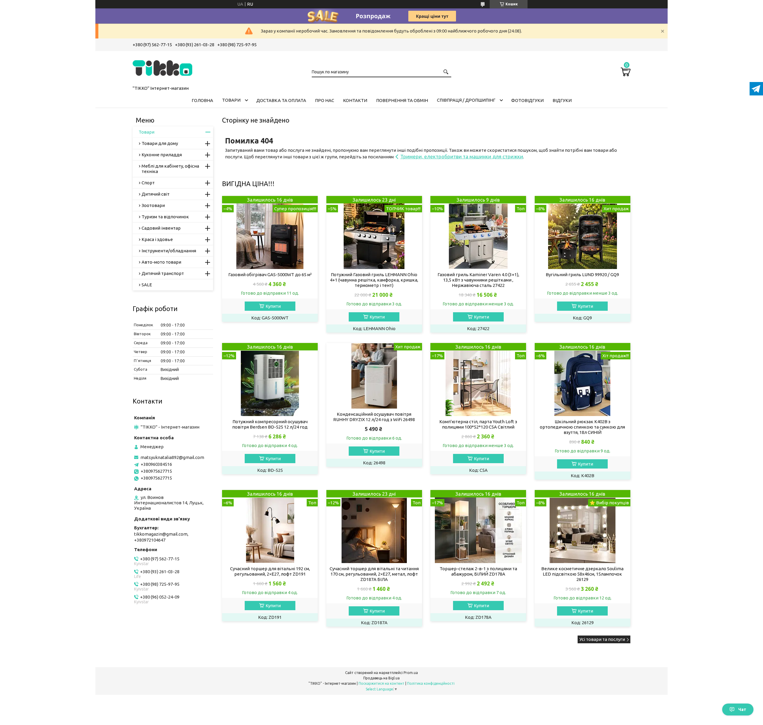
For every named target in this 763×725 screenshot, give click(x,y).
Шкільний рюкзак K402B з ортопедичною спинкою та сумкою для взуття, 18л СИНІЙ (582, 427)
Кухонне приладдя (162, 154)
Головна (202, 100)
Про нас (324, 100)
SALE (147, 284)
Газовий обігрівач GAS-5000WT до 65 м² (270, 274)
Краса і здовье (157, 239)
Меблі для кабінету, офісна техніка (170, 168)
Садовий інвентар (161, 228)
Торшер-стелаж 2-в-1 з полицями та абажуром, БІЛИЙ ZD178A (478, 571)
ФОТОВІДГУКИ (527, 100)
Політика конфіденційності (431, 683)
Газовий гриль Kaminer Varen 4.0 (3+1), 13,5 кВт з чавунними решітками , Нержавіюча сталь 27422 (478, 280)
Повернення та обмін (402, 100)
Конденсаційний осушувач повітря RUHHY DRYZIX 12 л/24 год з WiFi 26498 (374, 417)
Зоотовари (153, 205)
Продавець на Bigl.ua (381, 678)
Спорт (148, 182)
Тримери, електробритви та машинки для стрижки (461, 156)
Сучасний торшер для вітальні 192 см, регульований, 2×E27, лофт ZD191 (270, 571)
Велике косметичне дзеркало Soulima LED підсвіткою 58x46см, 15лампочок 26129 (582, 574)
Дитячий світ (156, 194)
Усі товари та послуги (602, 639)
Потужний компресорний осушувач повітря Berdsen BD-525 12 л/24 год (270, 424)
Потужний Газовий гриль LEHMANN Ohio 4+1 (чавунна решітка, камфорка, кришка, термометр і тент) (374, 280)
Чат (742, 709)
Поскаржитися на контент (381, 683)
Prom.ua (411, 673)
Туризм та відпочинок (165, 216)
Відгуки (562, 100)
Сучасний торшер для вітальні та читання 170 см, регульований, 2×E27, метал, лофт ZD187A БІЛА (374, 574)
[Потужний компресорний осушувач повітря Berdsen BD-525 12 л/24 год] (270, 379)
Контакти (355, 100)
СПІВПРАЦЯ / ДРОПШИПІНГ (466, 100)
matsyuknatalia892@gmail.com (172, 457)
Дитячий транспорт (163, 273)
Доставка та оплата (281, 100)
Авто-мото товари (161, 262)
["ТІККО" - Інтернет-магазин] (162, 67)
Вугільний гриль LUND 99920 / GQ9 (582, 274)
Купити (273, 306)
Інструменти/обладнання (169, 250)
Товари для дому (160, 143)
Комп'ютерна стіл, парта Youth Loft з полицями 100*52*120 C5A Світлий (478, 424)
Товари (231, 100)
